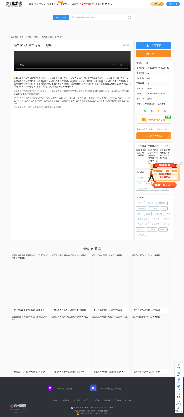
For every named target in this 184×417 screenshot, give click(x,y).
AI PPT (155, 53)
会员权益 (99, 4)
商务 (169, 214)
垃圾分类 (155, 219)
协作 (107, 4)
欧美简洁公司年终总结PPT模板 (147, 371)
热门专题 (76, 400)
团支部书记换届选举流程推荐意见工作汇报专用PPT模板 (31, 310)
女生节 (165, 188)
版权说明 (107, 400)
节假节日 (37, 37)
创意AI (63, 4)
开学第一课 (142, 224)
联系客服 (118, 400)
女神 (139, 183)
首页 (31, 4)
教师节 (140, 229)
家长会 (167, 224)
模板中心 (38, 4)
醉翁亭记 (155, 224)
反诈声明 (128, 400)
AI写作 (74, 4)
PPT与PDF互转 (159, 119)
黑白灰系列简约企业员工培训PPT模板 (70, 310)
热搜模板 (66, 400)
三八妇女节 (142, 188)
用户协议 (97, 400)
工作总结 (158, 214)
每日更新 (56, 400)
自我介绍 (141, 235)
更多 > (168, 146)
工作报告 (141, 208)
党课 (166, 219)
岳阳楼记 (151, 229)
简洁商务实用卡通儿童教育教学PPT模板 (70, 371)
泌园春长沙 (142, 219)
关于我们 (87, 400)
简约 (164, 208)
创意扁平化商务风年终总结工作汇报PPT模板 (31, 371)
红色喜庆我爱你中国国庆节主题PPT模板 (110, 371)
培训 (139, 214)
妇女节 (140, 178)
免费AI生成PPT (86, 4)
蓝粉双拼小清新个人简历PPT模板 (108, 310)
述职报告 (153, 208)
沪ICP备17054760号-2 (101, 411)
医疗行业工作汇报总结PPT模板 (147, 310)
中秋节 (163, 229)
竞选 (139, 203)
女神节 (154, 188)
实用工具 (51, 4)
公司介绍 (150, 203)
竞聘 (148, 214)
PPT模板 (28, 37)
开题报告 (162, 203)
